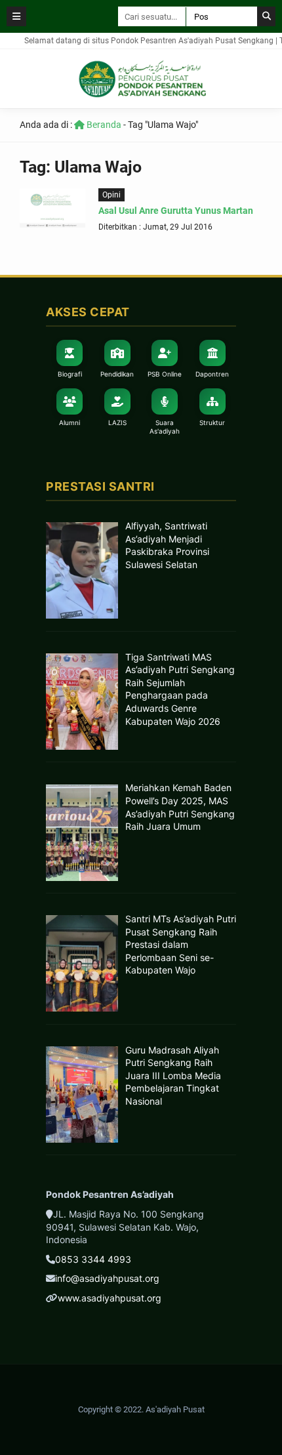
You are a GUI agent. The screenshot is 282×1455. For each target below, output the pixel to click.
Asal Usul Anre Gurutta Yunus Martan (175, 210)
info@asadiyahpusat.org (107, 1278)
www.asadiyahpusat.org (109, 1297)
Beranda (103, 124)
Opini (111, 194)
